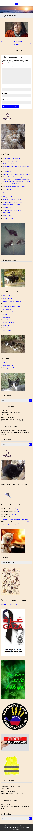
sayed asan (6, 317)
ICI (12, 486)
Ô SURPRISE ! (7, 171)
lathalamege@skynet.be (9, 604)
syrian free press (8, 322)
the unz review (7, 330)
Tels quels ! (7, 215)
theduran (6, 325)
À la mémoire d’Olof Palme (12, 184)
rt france (6, 314)
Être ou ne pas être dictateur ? (13, 210)
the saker (6, 328)
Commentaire (7, 67)
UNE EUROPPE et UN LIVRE (12, 205)
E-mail (5, 93)
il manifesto (7, 304)
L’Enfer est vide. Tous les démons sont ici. (16, 174)
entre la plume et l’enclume (12, 301)
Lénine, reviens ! (8, 218)
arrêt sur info (7, 298)
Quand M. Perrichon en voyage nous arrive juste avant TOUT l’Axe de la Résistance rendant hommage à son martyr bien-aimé (16, 179)
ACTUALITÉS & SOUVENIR (12, 199)
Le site (5, 362)
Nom (4, 87)
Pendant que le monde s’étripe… (13, 202)
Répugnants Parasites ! (10, 197)
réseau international (9, 312)
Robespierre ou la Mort (10, 368)
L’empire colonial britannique (12, 158)
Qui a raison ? (7, 189)
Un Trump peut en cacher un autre (14, 186)
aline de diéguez (8, 296)
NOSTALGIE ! (7, 207)
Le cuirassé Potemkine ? (11, 161)
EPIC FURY (6, 213)
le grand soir (7, 309)
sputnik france (8, 320)
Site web (5, 100)
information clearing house (12, 306)
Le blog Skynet (8, 365)
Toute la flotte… (6, 264)
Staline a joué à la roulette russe (13, 164)
